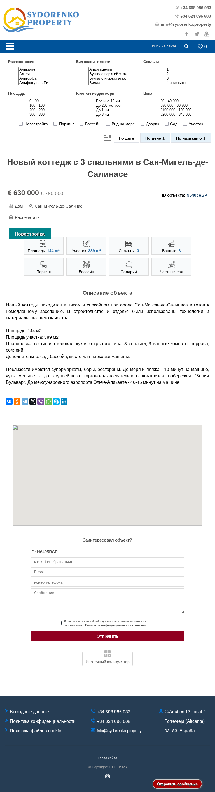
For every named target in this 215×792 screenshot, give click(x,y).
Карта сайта (107, 757)
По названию (189, 138)
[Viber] (40, 401)
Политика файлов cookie (35, 730)
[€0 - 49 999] (176, 101)
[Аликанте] (41, 69)
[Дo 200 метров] (108, 105)
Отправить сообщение (177, 783)
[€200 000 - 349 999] (176, 114)
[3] (176, 78)
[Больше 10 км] (108, 101)
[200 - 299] (41, 110)
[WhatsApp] (48, 401)
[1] (176, 69)
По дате (126, 138)
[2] (176, 74)
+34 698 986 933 (196, 8)
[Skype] (56, 401)
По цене (153, 138)
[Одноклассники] (17, 401)
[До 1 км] (108, 110)
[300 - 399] (41, 114)
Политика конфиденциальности (43, 721)
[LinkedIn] (64, 401)
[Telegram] (25, 401)
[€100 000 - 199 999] (176, 110)
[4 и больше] (176, 83)
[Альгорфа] (41, 78)
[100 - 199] (41, 105)
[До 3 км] (108, 114)
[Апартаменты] (108, 69)
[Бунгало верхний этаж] (108, 74)
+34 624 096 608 (195, 16)
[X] (32, 401)
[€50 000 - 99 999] (176, 105)
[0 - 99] (41, 101)
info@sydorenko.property (186, 24)
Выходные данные (29, 711)
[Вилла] (108, 83)
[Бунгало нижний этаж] (108, 78)
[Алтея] (41, 74)
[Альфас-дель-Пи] (41, 83)
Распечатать (26, 217)
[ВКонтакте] (9, 401)
